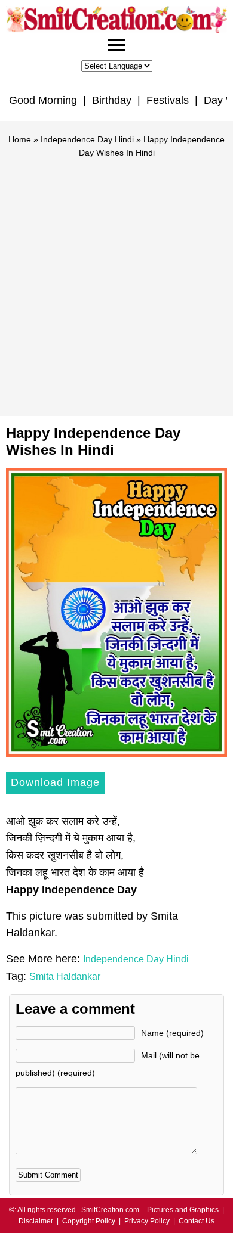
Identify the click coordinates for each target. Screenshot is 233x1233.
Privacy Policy (147, 1221)
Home (19, 139)
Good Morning (43, 100)
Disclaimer (36, 1221)
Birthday (111, 100)
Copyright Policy (88, 1221)
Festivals (167, 100)
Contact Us (196, 1221)
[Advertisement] (116, 282)
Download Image (55, 782)
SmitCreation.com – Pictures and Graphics (150, 1210)
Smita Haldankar (64, 976)
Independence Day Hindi (87, 139)
